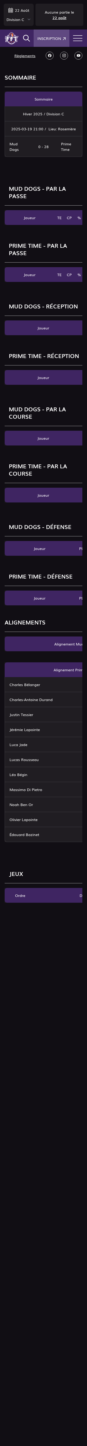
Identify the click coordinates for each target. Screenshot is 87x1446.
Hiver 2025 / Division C (43, 114)
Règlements (24, 55)
